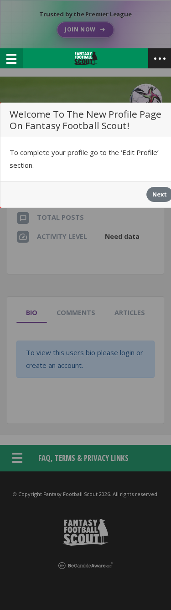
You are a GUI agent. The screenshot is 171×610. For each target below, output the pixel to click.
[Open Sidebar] (159, 58)
